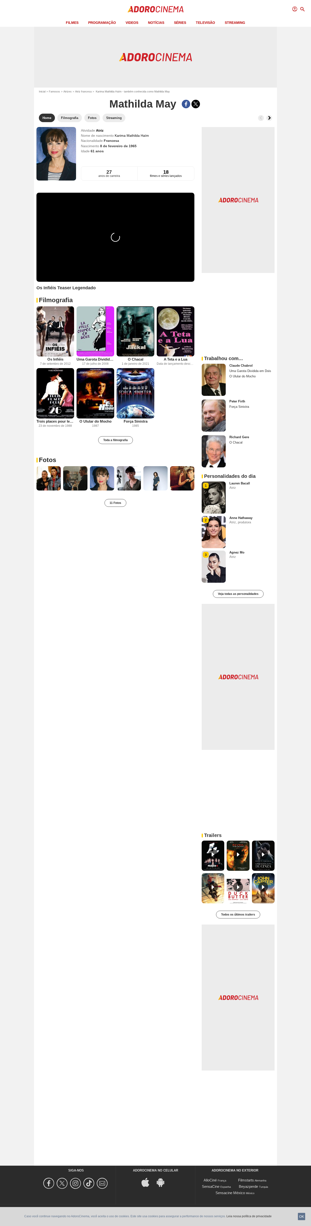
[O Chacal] (135, 331)
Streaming (235, 23)
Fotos (47, 459)
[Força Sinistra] (135, 393)
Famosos (54, 91)
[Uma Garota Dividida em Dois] (95, 331)
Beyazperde (248, 1186)
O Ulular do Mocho (95, 421)
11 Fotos (115, 503)
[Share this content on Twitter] (195, 104)
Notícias (156, 23)
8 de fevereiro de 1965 (118, 146)
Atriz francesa (83, 91)
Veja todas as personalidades (238, 594)
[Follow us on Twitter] (63, 1183)
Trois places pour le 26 (55, 421)
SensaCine (210, 1186)
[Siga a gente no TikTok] (89, 1183)
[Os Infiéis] (55, 331)
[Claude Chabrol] (214, 380)
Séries (180, 23)
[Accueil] (155, 9)
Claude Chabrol (241, 365)
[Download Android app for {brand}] (163, 1182)
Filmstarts (246, 1180)
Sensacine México (230, 1193)
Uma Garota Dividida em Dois (95, 359)
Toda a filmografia (115, 440)
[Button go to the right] (269, 118)
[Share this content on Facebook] (186, 104)
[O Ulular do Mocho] (95, 393)
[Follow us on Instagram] (76, 1183)
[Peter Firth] (214, 416)
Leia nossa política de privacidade (249, 1216)
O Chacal (135, 359)
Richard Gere (239, 437)
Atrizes (67, 91)
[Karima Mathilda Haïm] (56, 154)
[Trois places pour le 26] (55, 393)
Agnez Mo (236, 552)
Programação (102, 23)
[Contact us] (103, 1183)
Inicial (42, 91)
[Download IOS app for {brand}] (148, 1182)
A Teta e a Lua (175, 359)
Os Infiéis (55, 359)
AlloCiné (210, 1180)
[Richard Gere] (214, 451)
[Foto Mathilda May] (48, 478)
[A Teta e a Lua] (175, 331)
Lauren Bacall (239, 483)
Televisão (205, 23)
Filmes (72, 23)
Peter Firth (237, 401)
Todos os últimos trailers (238, 914)
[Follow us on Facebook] (49, 1183)
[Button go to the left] (261, 118)
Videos (132, 23)
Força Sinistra (135, 421)
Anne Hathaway (240, 518)
